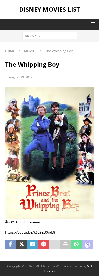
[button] (92, 24)
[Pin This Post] (43, 244)
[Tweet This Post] (21, 244)
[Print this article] (65, 244)
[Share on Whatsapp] (76, 244)
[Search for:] (49, 35)
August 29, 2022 (20, 77)
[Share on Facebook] (10, 244)
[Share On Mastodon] (87, 244)
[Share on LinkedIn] (32, 244)
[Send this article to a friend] (54, 244)
